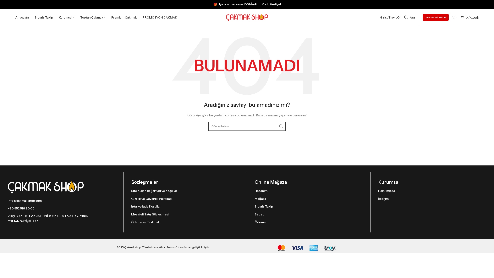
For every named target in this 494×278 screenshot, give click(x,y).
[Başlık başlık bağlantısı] (247, 4)
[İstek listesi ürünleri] (454, 17)
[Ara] (281, 126)
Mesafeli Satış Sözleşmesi (150, 214)
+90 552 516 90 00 (435, 17)
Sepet (259, 214)
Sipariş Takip (264, 206)
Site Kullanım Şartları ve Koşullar (154, 191)
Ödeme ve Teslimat (145, 222)
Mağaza (260, 199)
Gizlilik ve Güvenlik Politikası (151, 199)
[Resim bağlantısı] (46, 187)
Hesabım (261, 191)
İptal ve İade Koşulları (146, 206)
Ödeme (260, 222)
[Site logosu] (247, 17)
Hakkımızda (386, 191)
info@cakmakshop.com (25, 201)
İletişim (383, 199)
